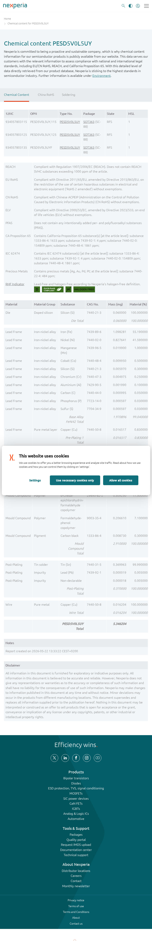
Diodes (76, 783)
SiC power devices (76, 798)
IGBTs (76, 808)
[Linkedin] (65, 758)
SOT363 (88, 122)
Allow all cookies (120, 480)
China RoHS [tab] (46, 94)
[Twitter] (54, 758)
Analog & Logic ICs (76, 813)
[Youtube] (97, 758)
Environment (101, 75)
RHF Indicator (15, 284)
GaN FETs (76, 803)
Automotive (76, 818)
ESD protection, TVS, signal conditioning (76, 788)
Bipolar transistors (76, 778)
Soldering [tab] (68, 94)
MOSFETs (76, 793)
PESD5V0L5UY (70, 122)
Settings (35, 480)
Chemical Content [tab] (16, 94)
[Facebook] (76, 758)
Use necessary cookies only (75, 480)
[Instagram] (86, 758)
